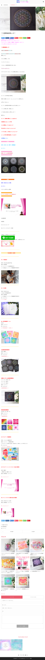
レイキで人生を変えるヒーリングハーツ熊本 (25, 658)
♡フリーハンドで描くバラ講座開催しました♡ (22, 572)
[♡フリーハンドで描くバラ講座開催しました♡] (22, 563)
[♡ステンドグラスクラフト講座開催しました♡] (8, 545)
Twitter (18, 655)
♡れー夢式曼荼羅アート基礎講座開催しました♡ (7, 590)
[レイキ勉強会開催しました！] (37, 563)
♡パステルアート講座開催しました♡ (22, 590)
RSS (26, 655)
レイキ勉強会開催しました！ (35, 571)
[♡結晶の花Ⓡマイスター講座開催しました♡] (22, 545)
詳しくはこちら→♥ (4, 476)
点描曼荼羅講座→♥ (4, 356)
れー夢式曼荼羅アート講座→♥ (6, 327)
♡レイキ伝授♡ (4, 299)
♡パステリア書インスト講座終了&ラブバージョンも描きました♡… (7, 572)
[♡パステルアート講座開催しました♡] (22, 581)
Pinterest (23, 655)
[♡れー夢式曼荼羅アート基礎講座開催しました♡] (8, 581)
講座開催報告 (4, 526)
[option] (5, 645)
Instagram (21, 655)
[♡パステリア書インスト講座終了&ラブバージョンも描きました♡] (8, 563)
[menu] (43, 1)
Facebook (20, 655)
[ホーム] (1, 4)
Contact (25, 655)
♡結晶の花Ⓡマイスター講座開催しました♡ (22, 554)
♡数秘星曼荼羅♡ (4, 416)
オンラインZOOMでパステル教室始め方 (8, 194)
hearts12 (6, 524)
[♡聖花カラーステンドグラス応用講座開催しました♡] (37, 545)
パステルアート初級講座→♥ (6, 446)
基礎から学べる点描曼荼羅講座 (7, 153)
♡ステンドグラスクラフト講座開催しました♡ (7, 554)
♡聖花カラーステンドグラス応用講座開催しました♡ (36, 554)
